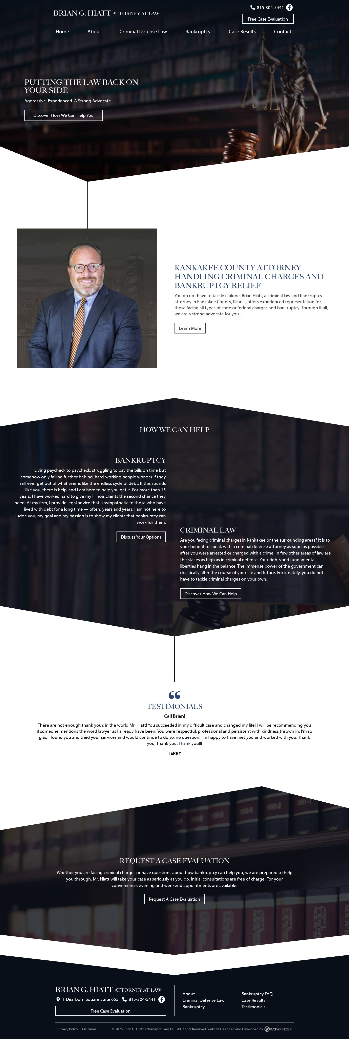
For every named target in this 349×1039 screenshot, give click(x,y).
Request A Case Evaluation (174, 899)
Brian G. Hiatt (82, 13)
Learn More (190, 328)
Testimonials (253, 1007)
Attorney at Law (135, 13)
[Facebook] (289, 7)
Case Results (253, 1000)
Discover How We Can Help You (63, 115)
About (189, 994)
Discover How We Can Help (211, 594)
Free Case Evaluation (268, 19)
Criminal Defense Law (204, 1000)
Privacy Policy (67, 1029)
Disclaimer (88, 1029)
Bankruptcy (194, 1007)
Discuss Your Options (141, 537)
